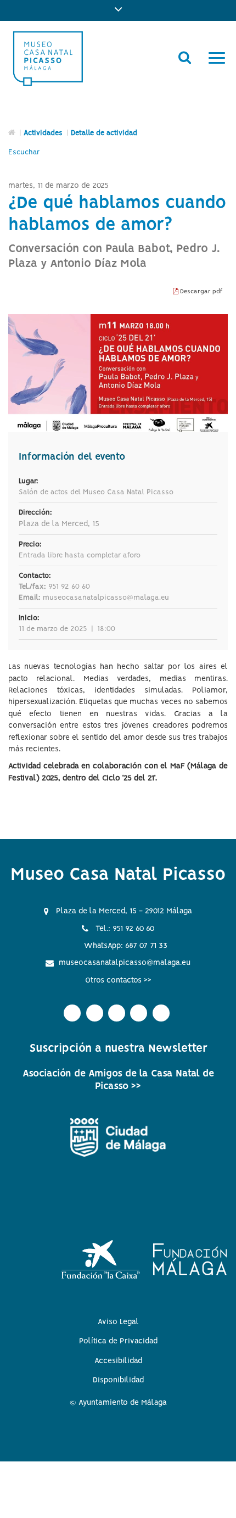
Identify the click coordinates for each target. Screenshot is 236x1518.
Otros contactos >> (118, 980)
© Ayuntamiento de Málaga (118, 1403)
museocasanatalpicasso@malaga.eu (124, 963)
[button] (118, 10)
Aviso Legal (118, 1322)
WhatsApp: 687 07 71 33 (125, 946)
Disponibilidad (118, 1380)
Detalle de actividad (104, 133)
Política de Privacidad (118, 1341)
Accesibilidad (118, 1361)
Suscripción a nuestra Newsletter (118, 1048)
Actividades (43, 133)
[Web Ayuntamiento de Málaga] (118, 1137)
